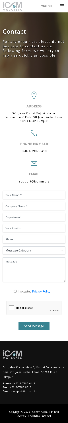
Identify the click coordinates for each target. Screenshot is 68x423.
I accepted (34, 291)
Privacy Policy (41, 291)
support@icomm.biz (34, 181)
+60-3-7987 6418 (34, 151)
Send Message (34, 326)
